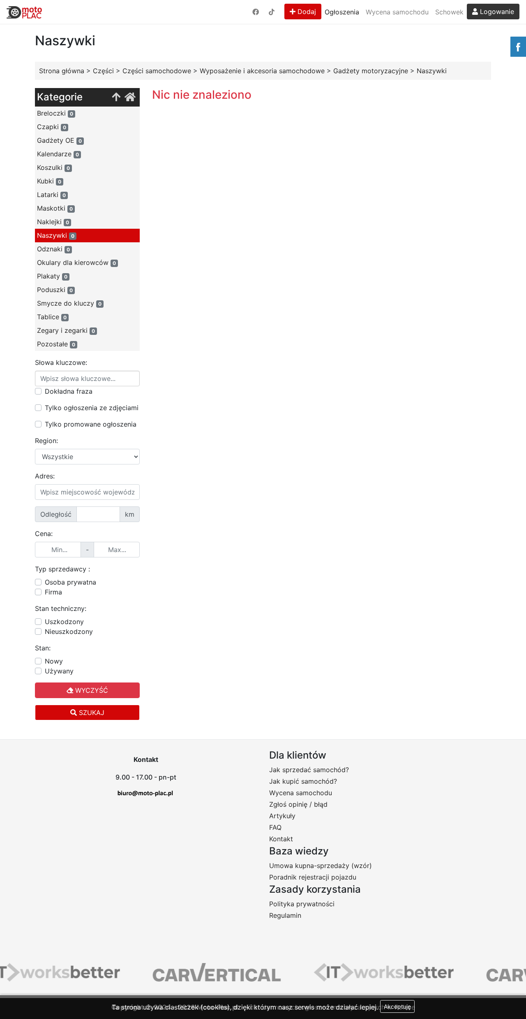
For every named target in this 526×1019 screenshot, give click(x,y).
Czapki (51, 127)
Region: (46, 440)
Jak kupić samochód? (303, 781)
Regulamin (285, 915)
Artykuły (282, 816)
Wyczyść (90, 690)
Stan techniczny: (60, 608)
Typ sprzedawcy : (62, 569)
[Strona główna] (130, 97)
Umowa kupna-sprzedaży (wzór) (320, 865)
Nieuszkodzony (69, 631)
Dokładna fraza (68, 391)
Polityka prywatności (302, 904)
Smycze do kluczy (69, 303)
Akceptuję (397, 1006)
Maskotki (55, 208)
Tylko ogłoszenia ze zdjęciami (91, 408)
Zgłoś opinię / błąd (298, 804)
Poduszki (55, 290)
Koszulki (53, 167)
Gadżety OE (59, 140)
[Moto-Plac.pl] (24, 12)
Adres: (45, 476)
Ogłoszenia (342, 12)
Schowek (449, 12)
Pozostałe (56, 344)
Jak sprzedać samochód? (309, 770)
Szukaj (90, 712)
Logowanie (496, 11)
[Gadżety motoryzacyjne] (116, 97)
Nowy (54, 661)
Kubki (49, 181)
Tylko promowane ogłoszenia (90, 424)
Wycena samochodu (397, 12)
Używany (59, 671)
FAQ (275, 827)
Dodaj (305, 11)
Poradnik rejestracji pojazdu (312, 877)
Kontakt (281, 839)
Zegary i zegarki (66, 330)
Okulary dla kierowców (76, 262)
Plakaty (52, 276)
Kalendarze (58, 154)
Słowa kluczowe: (61, 362)
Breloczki (55, 113)
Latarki (51, 194)
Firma (53, 592)
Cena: (44, 533)
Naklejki (53, 222)
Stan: (43, 648)
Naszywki (55, 235)
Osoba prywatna (70, 582)
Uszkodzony (64, 621)
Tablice (52, 317)
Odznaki (53, 249)
